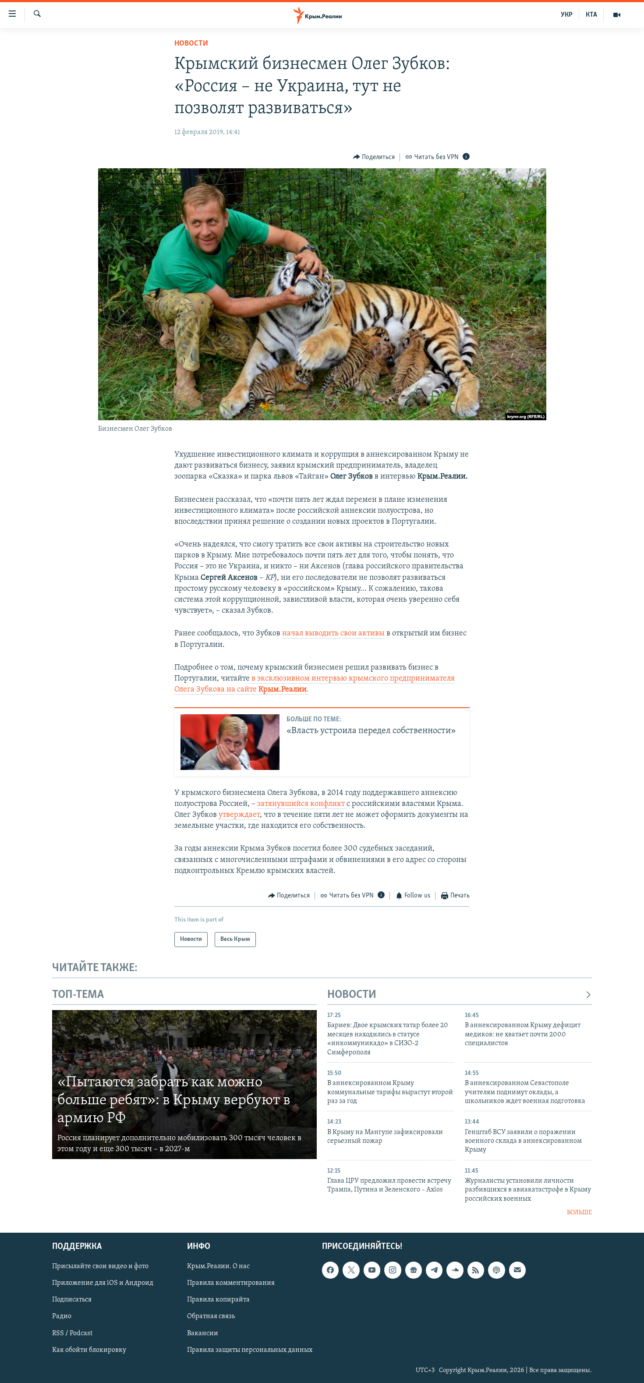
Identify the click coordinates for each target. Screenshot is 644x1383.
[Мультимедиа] (617, 15)
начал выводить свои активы (333, 634)
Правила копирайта (218, 1299)
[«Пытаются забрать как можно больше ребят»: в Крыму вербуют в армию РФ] (184, 1084)
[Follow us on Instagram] (392, 1270)
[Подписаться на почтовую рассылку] (517, 1270)
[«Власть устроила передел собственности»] (230, 742)
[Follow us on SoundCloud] (454, 1270)
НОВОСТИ (351, 995)
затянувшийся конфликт (302, 804)
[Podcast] (496, 1270)
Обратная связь (211, 1316)
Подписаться (72, 1299)
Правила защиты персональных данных (249, 1349)
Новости (191, 44)
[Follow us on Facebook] (330, 1270)
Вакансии (202, 1333)
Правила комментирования (231, 1283)
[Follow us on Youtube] (372, 1270)
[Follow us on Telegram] (434, 1270)
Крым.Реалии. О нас (218, 1266)
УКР (567, 14)
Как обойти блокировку (89, 1349)
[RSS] (475, 1270)
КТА (591, 14)
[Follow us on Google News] (413, 1270)
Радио (61, 1316)
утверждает (239, 815)
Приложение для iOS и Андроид (102, 1283)
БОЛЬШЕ (579, 1212)
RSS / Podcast (72, 1333)
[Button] (374, 157)
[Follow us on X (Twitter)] (351, 1270)
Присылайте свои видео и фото (100, 1266)
